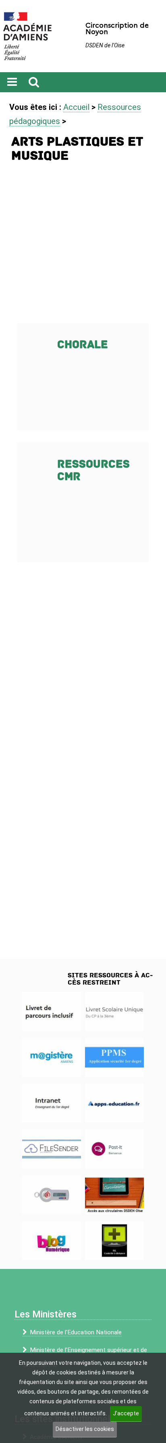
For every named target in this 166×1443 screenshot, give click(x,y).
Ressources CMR (93, 470)
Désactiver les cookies (85, 1429)
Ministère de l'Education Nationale (76, 1332)
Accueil (76, 107)
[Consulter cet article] (51, 1011)
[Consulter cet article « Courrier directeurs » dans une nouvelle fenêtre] (114, 1194)
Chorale (82, 345)
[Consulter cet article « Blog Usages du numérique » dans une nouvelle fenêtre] (51, 1240)
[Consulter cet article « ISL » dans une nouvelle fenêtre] (114, 1240)
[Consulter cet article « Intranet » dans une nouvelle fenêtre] (51, 1103)
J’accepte (126, 1413)
